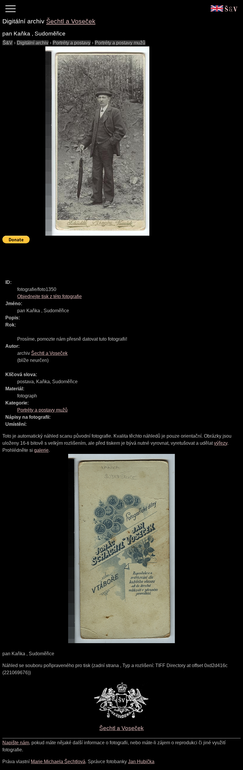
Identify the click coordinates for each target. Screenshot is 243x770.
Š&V (7, 42)
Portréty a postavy (71, 42)
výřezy (220, 443)
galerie (41, 450)
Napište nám (15, 742)
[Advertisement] (110, 258)
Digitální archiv (32, 42)
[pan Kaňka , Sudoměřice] (97, 141)
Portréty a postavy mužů (120, 42)
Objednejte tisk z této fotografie (49, 296)
